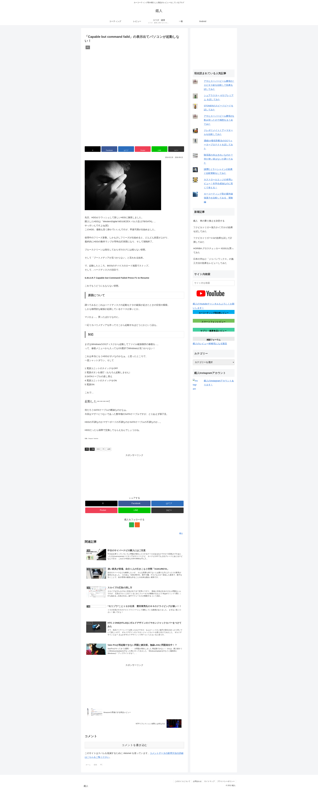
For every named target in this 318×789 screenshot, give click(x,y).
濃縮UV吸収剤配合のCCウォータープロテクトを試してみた (218, 144)
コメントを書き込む (134, 745)
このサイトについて (182, 781)
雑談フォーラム (214, 340)
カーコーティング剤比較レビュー (214, 313)
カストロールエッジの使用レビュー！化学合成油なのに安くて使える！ (218, 183)
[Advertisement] (134, 474)
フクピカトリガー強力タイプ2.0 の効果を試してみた (213, 229)
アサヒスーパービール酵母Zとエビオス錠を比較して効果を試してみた (219, 85)
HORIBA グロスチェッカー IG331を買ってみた (213, 250)
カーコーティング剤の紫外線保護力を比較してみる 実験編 (218, 198)
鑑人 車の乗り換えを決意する (209, 221)
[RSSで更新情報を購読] (137, 524)
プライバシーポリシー (226, 781)
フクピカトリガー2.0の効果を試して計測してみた (212, 240)
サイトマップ (209, 781)
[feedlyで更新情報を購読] (131, 524)
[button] (176, 149)
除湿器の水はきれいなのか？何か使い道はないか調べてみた (218, 159)
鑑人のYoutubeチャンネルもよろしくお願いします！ (213, 306)
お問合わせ (197, 781)
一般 (92, 449)
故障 (108, 449)
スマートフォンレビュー (214, 322)
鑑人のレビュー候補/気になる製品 (210, 343)
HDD (98, 449)
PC (87, 449)
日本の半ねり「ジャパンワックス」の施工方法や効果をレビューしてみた (213, 261)
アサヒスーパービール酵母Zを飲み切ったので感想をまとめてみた (219, 120)
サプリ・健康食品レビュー (213, 330)
